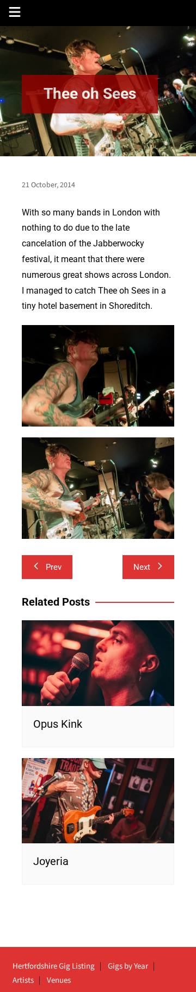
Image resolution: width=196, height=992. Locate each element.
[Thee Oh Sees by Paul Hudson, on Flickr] (98, 375)
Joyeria (51, 861)
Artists (23, 980)
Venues (59, 980)
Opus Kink (57, 723)
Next (141, 567)
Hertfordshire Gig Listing (54, 966)
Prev (54, 567)
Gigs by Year (128, 966)
